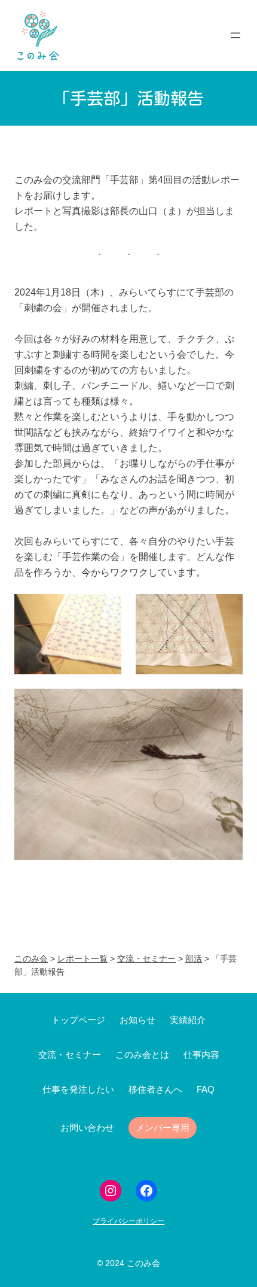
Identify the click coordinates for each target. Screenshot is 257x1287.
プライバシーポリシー (128, 1221)
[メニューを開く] (235, 35)
